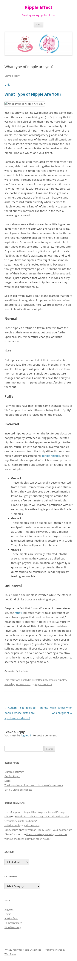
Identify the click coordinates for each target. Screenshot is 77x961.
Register (8, 909)
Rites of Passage (56, 812)
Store (7, 780)
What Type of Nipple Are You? (32, 94)
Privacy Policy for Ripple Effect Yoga (22, 949)
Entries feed (11, 918)
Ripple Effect (38, 7)
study (18, 613)
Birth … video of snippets (18, 789)
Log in (7, 914)
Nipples (62, 680)
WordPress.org (12, 927)
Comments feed (13, 923)
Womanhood (23, 684)
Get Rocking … (12, 776)
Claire (7, 816)
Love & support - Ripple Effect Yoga (23, 812)
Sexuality (9, 684)
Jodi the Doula (12, 825)
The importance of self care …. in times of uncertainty (33, 785)
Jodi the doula (31, 825)
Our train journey (14, 771)
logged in (27, 735)
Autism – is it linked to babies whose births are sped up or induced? (20, 713)
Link (7, 84)
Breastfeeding (39, 680)
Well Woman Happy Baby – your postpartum (47, 830)
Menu (38, 24)
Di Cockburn (11, 830)
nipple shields (51, 456)
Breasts (52, 680)
